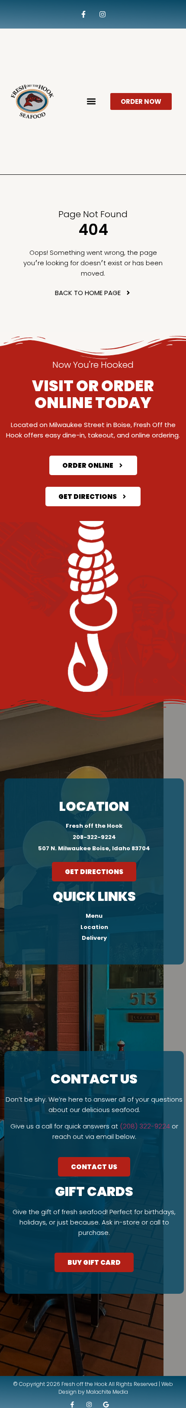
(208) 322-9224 (145, 1126)
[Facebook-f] (83, 14)
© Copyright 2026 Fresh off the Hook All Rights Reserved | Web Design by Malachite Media (93, 1387)
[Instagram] (102, 14)
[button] (91, 101)
